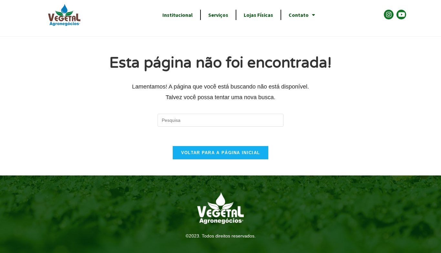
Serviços (218, 15)
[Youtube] (401, 14)
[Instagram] (389, 14)
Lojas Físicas (258, 15)
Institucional (177, 15)
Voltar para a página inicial (220, 152)
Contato (299, 15)
